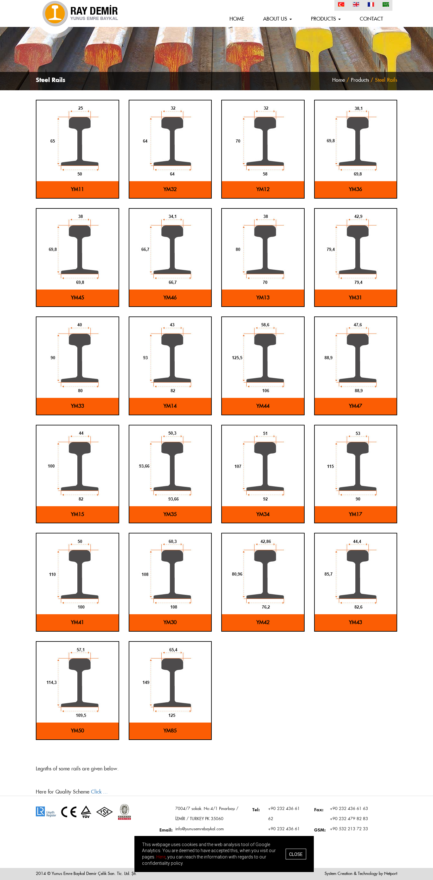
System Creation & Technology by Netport (361, 873)
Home (338, 80)
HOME (236, 19)
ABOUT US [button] (276, 19)
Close (296, 854)
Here (160, 856)
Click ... (99, 792)
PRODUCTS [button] (324, 19)
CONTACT (371, 19)
